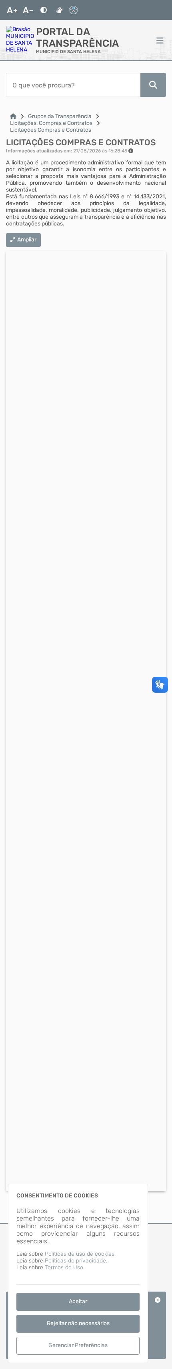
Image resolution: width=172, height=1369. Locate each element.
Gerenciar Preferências (78, 1345)
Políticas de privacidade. (76, 1260)
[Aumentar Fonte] (12, 10)
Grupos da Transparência (60, 116)
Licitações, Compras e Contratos (51, 123)
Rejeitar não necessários (78, 1323)
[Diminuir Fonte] (28, 10)
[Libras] (59, 10)
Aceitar (78, 1301)
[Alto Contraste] (43, 10)
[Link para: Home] (13, 116)
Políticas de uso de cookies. (80, 1253)
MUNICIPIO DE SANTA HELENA (68, 51)
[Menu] (160, 40)
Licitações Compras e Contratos (50, 129)
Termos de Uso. (64, 1267)
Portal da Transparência (77, 37)
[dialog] (78, 1273)
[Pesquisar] (153, 85)
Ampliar (26, 239)
